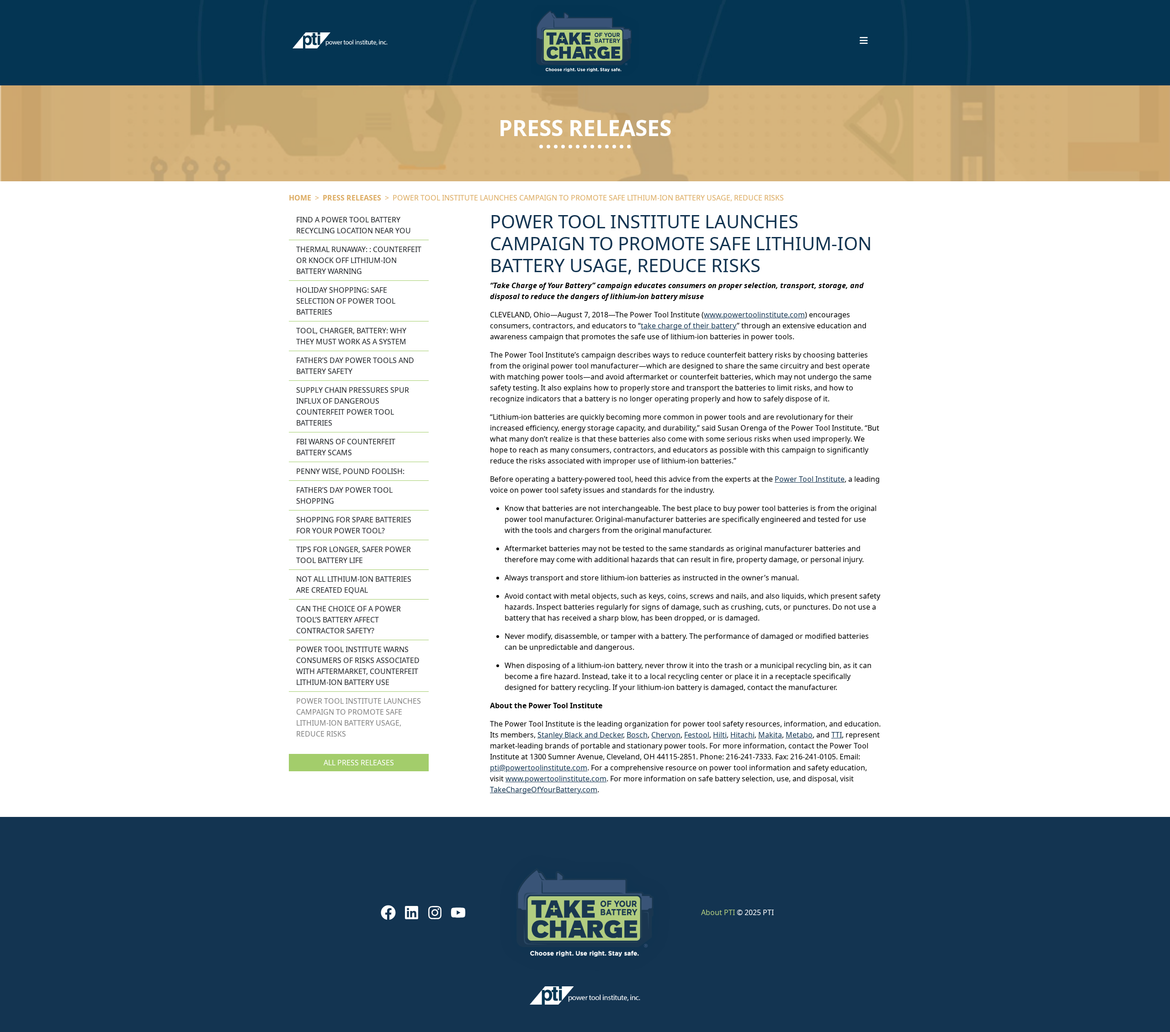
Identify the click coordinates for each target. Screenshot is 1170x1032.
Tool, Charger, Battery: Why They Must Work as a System (351, 336)
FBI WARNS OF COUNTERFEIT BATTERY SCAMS (345, 447)
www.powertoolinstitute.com (754, 315)
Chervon (666, 735)
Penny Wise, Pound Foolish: (350, 471)
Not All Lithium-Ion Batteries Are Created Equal (353, 584)
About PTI (718, 912)
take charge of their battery (689, 326)
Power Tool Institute (810, 479)
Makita (770, 735)
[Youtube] (458, 912)
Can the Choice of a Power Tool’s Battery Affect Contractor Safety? (348, 620)
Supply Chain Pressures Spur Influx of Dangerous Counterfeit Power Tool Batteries (352, 406)
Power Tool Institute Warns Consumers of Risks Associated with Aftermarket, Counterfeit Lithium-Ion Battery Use (358, 665)
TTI (836, 735)
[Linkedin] (411, 912)
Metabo (799, 735)
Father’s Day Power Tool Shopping (344, 495)
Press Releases (352, 198)
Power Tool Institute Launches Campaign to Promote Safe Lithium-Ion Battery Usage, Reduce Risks (358, 717)
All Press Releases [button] (359, 763)
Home (300, 198)
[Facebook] (388, 912)
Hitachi (742, 735)
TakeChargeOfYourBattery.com (543, 790)
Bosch (637, 735)
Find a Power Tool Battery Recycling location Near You (353, 225)
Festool (696, 735)
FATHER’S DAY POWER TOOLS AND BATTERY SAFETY (355, 365)
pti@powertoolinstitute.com (538, 768)
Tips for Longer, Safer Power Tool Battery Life (353, 554)
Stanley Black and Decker (580, 735)
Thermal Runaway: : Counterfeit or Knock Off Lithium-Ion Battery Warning (358, 260)
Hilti (720, 735)
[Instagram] (435, 912)
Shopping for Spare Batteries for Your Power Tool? (353, 525)
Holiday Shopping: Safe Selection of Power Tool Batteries (345, 301)
